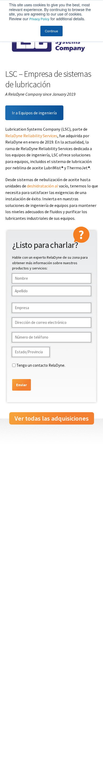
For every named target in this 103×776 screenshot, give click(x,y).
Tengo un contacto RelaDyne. (40, 365)
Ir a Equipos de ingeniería (34, 112)
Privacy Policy (39, 19)
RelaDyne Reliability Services (31, 135)
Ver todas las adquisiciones (52, 418)
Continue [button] (51, 31)
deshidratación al (42, 185)
